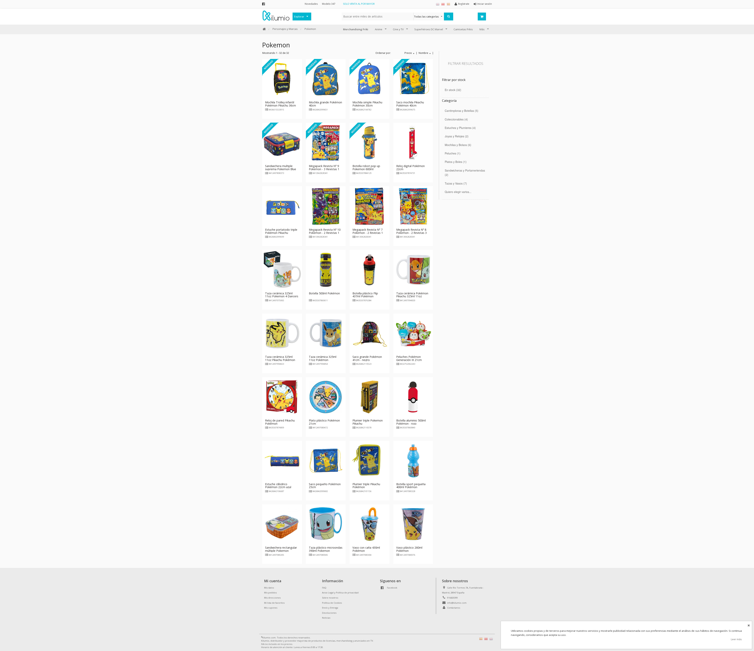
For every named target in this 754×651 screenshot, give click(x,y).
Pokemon (310, 29)
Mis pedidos (270, 592)
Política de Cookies (332, 602)
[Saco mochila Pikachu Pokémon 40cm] (413, 78)
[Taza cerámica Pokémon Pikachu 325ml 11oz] (413, 269)
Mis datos (269, 587)
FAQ (324, 587)
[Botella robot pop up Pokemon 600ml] (369, 142)
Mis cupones (270, 607)
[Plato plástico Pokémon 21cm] (326, 397)
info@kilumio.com (457, 602)
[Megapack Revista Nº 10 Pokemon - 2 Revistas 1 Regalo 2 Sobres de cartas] (326, 206)
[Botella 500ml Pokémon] (326, 269)
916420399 (452, 597)
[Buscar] (448, 16)
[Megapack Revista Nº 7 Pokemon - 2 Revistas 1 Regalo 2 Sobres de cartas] (369, 206)
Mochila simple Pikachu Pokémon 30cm (367, 103)
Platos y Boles (455, 162)
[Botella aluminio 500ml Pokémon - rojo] (413, 397)
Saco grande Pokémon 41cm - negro (367, 358)
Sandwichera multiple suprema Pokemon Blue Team (280, 169)
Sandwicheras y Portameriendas (465, 172)
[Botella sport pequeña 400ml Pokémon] (413, 460)
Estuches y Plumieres (460, 128)
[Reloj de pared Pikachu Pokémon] (282, 397)
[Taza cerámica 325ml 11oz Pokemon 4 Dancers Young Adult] (282, 269)
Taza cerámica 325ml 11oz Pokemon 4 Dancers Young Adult (281, 296)
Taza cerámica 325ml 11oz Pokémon (322, 358)
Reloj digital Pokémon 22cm (410, 167)
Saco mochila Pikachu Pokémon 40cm (410, 103)
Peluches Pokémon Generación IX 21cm (409, 358)
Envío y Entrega (330, 607)
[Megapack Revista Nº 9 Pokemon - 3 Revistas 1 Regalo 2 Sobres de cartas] (326, 142)
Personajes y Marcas (285, 29)
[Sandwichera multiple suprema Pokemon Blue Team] (282, 142)
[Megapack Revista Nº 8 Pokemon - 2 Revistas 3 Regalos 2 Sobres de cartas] (413, 206)
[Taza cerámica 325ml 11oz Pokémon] (326, 333)
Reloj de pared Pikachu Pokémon (280, 422)
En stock (452, 90)
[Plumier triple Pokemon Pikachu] (369, 397)
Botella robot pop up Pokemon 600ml (366, 167)
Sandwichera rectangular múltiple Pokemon (281, 549)
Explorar (299, 16)
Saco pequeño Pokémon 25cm (325, 485)
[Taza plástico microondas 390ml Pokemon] (326, 524)
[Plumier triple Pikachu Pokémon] (369, 460)
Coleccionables (456, 119)
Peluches (452, 153)
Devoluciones (329, 612)
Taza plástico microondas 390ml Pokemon (325, 549)
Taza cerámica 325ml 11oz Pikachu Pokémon (280, 358)
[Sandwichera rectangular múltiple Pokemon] (282, 524)
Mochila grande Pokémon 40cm (325, 103)
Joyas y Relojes (456, 136)
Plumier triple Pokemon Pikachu (367, 422)
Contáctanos (453, 607)
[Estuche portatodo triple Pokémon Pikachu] (282, 206)
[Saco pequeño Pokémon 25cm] (326, 460)
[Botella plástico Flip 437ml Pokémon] (369, 269)
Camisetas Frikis (463, 29)
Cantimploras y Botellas (461, 111)
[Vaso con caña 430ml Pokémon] (369, 524)
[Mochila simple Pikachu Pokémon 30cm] (369, 78)
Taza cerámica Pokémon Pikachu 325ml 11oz (412, 294)
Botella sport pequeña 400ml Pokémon (410, 485)
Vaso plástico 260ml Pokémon (409, 549)
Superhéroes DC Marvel (428, 29)
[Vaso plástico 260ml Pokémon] (413, 524)
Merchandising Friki (355, 29)
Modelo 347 (328, 4)
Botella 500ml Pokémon (324, 293)
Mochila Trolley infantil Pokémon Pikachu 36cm (280, 103)
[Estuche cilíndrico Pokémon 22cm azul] (282, 460)
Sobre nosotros (330, 597)
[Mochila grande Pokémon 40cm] (326, 78)
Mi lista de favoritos (274, 602)
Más (482, 29)
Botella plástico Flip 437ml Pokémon (365, 294)
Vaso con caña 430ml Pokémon (366, 549)
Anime (378, 29)
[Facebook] (263, 4)
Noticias (326, 617)
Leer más (736, 639)
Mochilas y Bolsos (457, 145)
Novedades (311, 4)
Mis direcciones (272, 597)
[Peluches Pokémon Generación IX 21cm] (413, 333)
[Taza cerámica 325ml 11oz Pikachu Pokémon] (282, 333)
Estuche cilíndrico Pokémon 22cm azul (278, 485)
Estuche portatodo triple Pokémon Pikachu (281, 231)
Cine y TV (398, 29)
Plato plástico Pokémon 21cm (324, 422)
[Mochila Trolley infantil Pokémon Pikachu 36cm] (282, 78)
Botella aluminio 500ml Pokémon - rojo (411, 422)
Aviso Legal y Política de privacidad (340, 592)
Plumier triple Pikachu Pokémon (366, 485)
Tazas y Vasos (455, 183)
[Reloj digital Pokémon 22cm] (413, 142)
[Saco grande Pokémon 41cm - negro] (369, 333)
